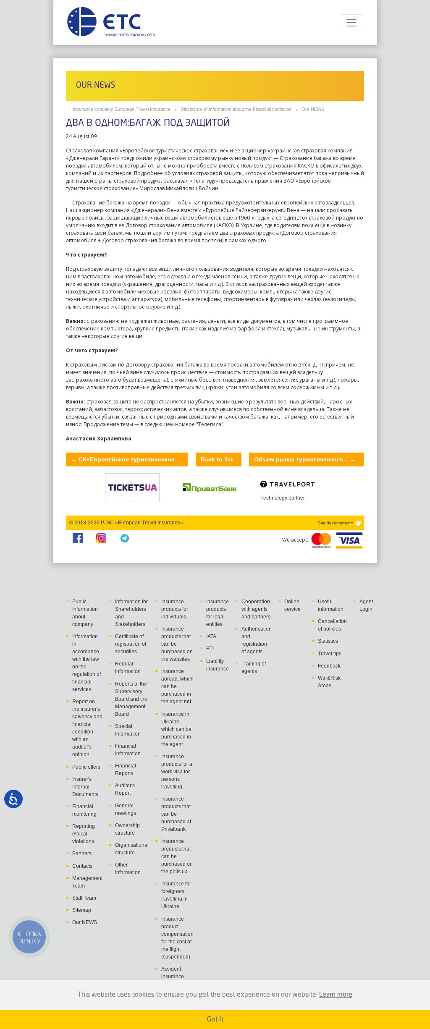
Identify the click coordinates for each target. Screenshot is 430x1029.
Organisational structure (132, 849)
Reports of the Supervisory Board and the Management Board (131, 699)
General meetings (125, 809)
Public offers (86, 767)
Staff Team (84, 898)
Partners (82, 853)
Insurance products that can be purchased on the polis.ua (177, 856)
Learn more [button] (335, 995)
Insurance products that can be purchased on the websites (177, 644)
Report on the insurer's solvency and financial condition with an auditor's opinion (87, 728)
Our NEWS (313, 109)
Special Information (128, 730)
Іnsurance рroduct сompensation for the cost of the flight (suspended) (177, 938)
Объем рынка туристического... (305, 459)
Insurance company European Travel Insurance (121, 109)
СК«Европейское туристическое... (125, 459)
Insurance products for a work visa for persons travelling (176, 772)
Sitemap (81, 910)
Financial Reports (125, 769)
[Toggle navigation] (351, 22)
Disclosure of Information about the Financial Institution (236, 109)
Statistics (328, 641)
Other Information (128, 868)
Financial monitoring (84, 810)
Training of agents (253, 667)
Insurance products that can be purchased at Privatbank (176, 814)
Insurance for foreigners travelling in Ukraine (176, 895)
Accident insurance (172, 972)
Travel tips (329, 654)
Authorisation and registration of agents (256, 640)
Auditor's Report (125, 789)
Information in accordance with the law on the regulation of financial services (86, 663)
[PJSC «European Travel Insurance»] (111, 22)
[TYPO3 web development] (357, 523)
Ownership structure (127, 829)
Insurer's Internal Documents (85, 786)
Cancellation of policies (332, 625)
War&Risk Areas (329, 682)
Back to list (217, 459)
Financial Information (128, 750)
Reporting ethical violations (83, 833)
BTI (210, 649)
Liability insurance (217, 665)
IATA (211, 636)
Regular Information (128, 667)
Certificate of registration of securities (130, 644)
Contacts (82, 866)
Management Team (87, 882)
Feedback (329, 666)
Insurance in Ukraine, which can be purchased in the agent (176, 729)
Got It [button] (215, 1019)
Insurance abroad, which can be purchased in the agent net (177, 686)
